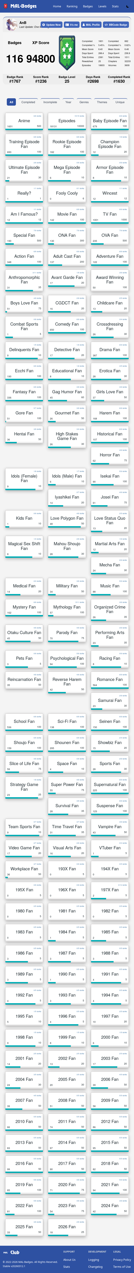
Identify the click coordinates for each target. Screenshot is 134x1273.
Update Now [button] (53, 24)
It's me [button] (74, 24)
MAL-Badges (25, 1262)
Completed (28, 102)
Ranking (72, 6)
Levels (102, 6)
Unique (120, 102)
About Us (69, 1260)
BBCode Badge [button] (118, 24)
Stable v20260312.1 (14, 1266)
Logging (93, 1260)
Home (57, 6)
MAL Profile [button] (93, 24)
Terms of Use (122, 1267)
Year (68, 102)
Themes (102, 102)
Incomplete (50, 102)
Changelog (95, 1267)
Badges (88, 6)
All (11, 102)
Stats (115, 6)
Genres (84, 102)
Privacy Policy (122, 1260)
